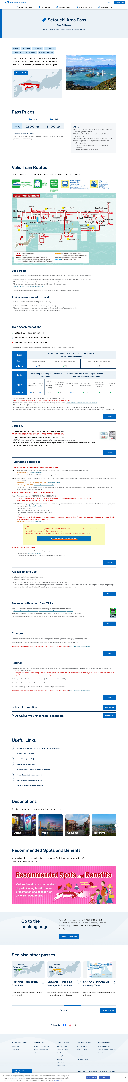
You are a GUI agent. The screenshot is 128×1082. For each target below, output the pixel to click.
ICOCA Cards (60, 1062)
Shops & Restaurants (104, 1046)
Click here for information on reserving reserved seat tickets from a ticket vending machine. (43, 611)
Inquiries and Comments (107, 1071)
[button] (109, 88)
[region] (64, 1077)
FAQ (35, 1053)
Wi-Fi (78, 1053)
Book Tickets (120, 2)
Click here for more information (44, 485)
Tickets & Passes (64, 7)
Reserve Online (61, 1065)
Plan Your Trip (45, 7)
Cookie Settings (91, 1077)
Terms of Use (81, 1071)
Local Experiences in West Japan (107, 1049)
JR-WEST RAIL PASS (62, 1049)
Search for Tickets (62, 1046)
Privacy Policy (93, 1071)
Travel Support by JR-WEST (41, 1049)
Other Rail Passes (62, 1053)
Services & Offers (107, 7)
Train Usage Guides (85, 7)
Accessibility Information (83, 1056)
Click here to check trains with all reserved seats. (29, 286)
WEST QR (59, 1059)
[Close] (125, 1077)
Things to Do (15, 1049)
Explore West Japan (25, 7)
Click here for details (35, 473)
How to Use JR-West (82, 1059)
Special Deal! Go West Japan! (106, 1053)
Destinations (15, 1046)
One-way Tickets (61, 1056)
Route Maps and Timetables (42, 1046)
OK (104, 1077)
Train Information (82, 1046)
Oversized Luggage (82, 1049)
